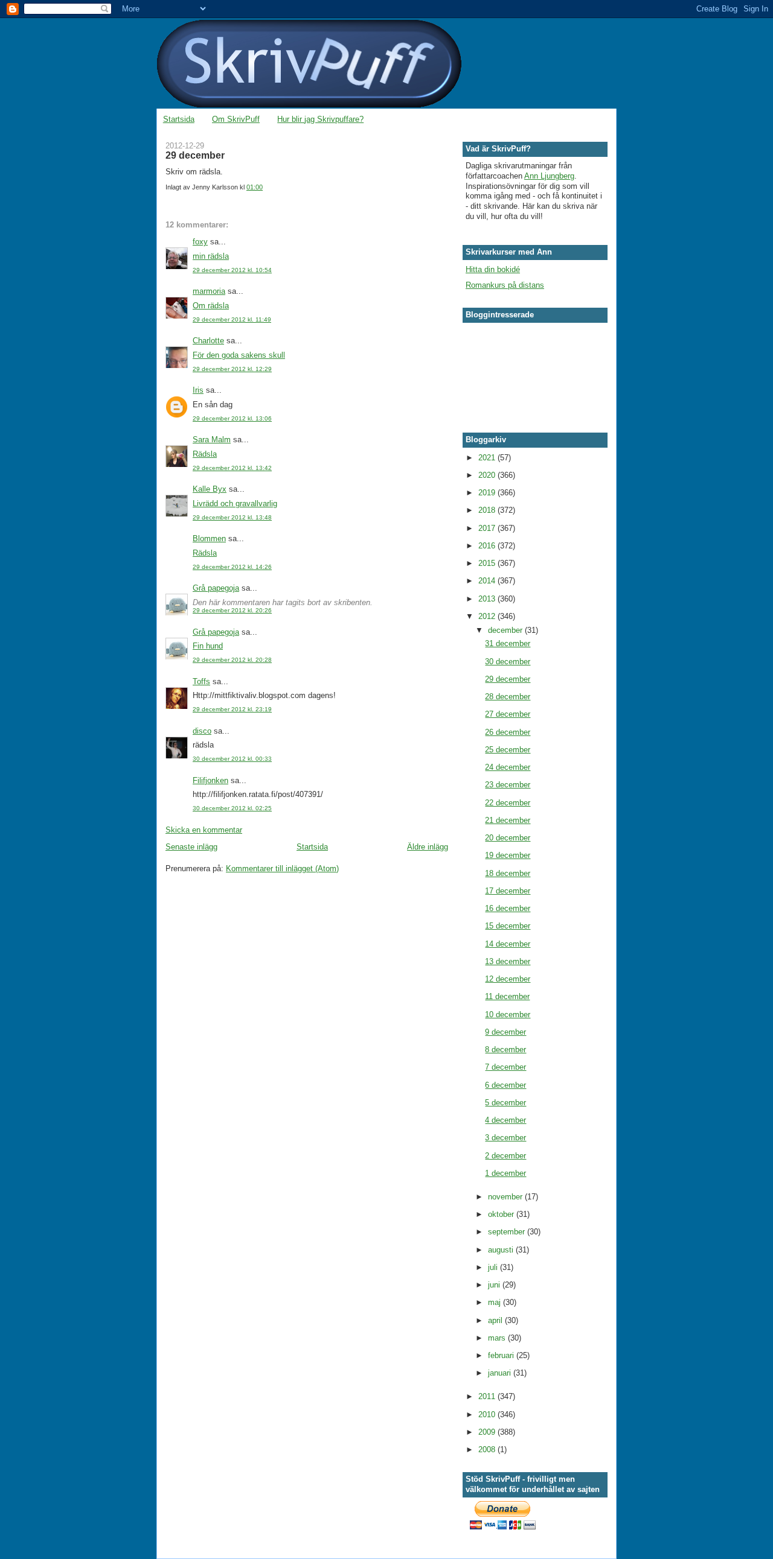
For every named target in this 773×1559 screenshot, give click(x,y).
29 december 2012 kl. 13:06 (232, 418)
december (506, 630)
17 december (507, 890)
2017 (488, 528)
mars (498, 1337)
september (507, 1231)
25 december (507, 749)
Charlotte (208, 340)
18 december (507, 873)
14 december (507, 943)
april (496, 1320)
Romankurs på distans (505, 285)
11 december (507, 996)
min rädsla (211, 256)
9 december (505, 1032)
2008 (488, 1449)
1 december (505, 1173)
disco (202, 730)
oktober (502, 1214)
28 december (507, 696)
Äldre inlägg (427, 846)
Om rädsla (211, 305)
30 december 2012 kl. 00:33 (232, 758)
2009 (488, 1432)
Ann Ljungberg (549, 175)
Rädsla (205, 454)
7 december (505, 1067)
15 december (507, 925)
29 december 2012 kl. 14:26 (232, 567)
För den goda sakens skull (239, 355)
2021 (488, 457)
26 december (507, 732)
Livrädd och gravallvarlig (235, 503)
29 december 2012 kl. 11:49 (232, 319)
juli (494, 1267)
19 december (507, 855)
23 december (507, 784)
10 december (507, 1014)
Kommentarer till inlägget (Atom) (282, 868)
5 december (505, 1102)
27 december (507, 714)
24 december (507, 767)
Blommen (209, 538)
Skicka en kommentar (203, 829)
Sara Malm (212, 439)
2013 (488, 598)
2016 (488, 545)
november (506, 1196)
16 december (507, 908)
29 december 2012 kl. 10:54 (232, 270)
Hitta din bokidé (493, 269)
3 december (505, 1137)
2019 (488, 492)
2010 (488, 1414)
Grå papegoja (216, 587)
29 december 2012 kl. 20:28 (232, 659)
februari (502, 1355)
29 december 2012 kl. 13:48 (232, 517)
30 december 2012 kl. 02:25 (232, 808)
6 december (505, 1085)
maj (495, 1302)
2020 (488, 475)
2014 (488, 580)
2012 (488, 616)
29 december (507, 679)
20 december (507, 837)
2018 (488, 510)
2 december (505, 1155)
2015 (488, 563)
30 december (507, 661)
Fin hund (208, 645)
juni (495, 1284)
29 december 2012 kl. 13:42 (232, 468)
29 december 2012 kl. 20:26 (232, 610)
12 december (507, 978)
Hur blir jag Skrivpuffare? (320, 119)
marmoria (209, 291)
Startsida (178, 119)
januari (500, 1372)
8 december (505, 1049)
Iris (198, 390)
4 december (505, 1120)
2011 (488, 1396)
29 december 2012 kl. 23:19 (232, 709)
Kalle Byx (209, 489)
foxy (200, 241)
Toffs (201, 681)
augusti (502, 1249)
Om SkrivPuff (236, 119)
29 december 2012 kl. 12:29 (232, 369)
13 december (507, 961)
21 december (507, 820)
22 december (507, 802)
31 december (507, 643)
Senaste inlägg (191, 846)
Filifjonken (210, 780)
